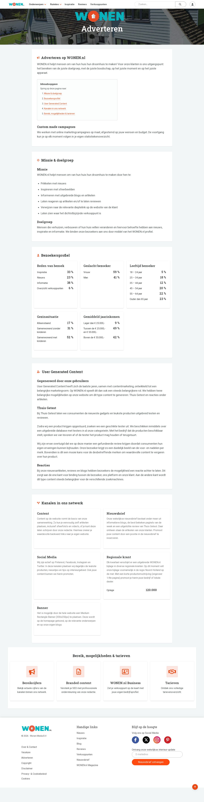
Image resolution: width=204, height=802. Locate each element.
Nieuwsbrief (83, 759)
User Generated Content (55, 103)
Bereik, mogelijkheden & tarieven (59, 113)
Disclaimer (27, 768)
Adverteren (27, 757)
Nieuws (81, 733)
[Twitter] (146, 739)
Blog (79, 743)
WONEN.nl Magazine (87, 765)
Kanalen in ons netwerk (55, 108)
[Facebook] (135, 739)
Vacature (25, 752)
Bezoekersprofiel (52, 98)
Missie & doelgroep (53, 93)
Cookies (25, 778)
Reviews (82, 4)
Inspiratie (70, 4)
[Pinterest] (167, 739)
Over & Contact (29, 747)
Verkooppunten (98, 4)
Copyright (26, 763)
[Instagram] (157, 739)
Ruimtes (54, 4)
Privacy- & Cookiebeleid (34, 773)
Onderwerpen (36, 4)
